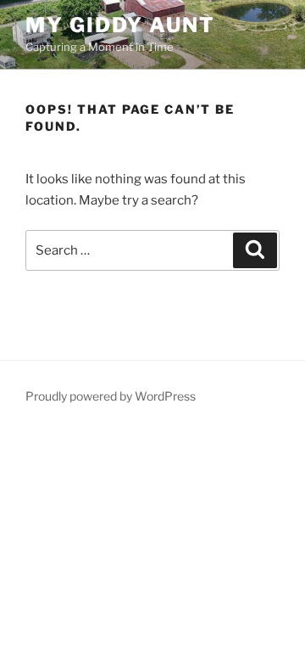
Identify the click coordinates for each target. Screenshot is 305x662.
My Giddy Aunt (120, 25)
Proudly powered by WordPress (110, 396)
